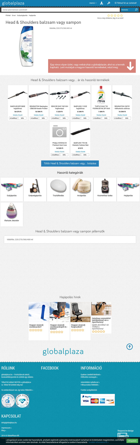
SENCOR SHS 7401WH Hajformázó (59, 107)
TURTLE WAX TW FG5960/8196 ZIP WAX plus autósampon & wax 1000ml (101, 107)
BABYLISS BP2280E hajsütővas (17, 107)
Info (22, 118)
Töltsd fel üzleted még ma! (13, 384)
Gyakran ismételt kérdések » (91, 374)
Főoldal (8, 15)
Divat (14, 15)
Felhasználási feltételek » (90, 384)
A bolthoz (13, 118)
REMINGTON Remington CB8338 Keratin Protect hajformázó (39, 107)
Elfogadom (132, 441)
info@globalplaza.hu (9, 422)
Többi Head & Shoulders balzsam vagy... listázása (70, 163)
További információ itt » (98, 442)
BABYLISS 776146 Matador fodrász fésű (80, 144)
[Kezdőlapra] (13, 5)
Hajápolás (32, 15)
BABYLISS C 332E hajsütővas (80, 107)
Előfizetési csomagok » (89, 377)
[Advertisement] (70, 272)
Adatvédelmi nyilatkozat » (90, 382)
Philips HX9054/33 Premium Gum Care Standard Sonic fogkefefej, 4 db (59, 144)
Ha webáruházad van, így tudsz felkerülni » (17, 390)
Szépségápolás (22, 15)
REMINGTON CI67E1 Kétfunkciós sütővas (122, 107)
